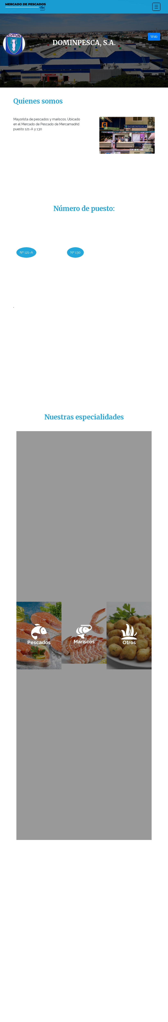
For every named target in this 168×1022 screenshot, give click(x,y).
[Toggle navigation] (156, 7)
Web (154, 37)
